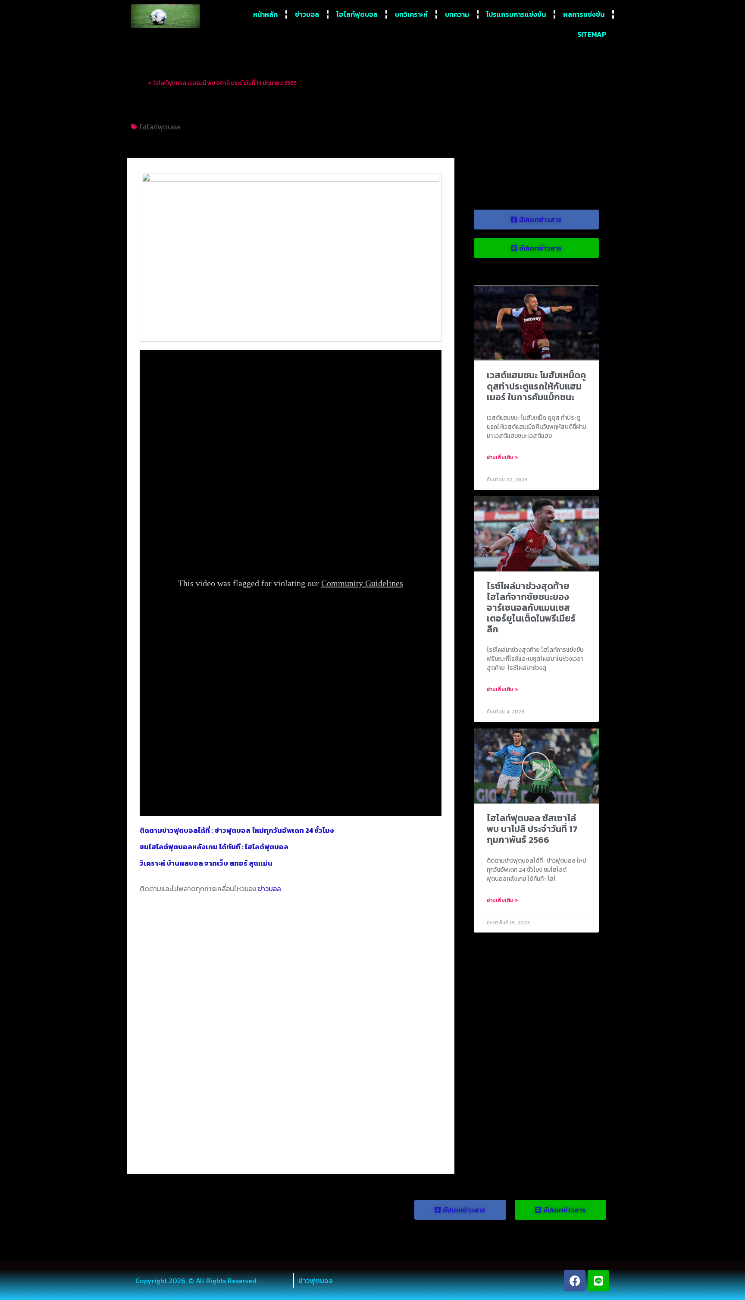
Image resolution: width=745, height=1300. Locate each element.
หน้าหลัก (265, 14)
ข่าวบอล (307, 14)
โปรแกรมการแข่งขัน (516, 14)
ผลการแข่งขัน (583, 14)
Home (139, 83)
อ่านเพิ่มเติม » (502, 457)
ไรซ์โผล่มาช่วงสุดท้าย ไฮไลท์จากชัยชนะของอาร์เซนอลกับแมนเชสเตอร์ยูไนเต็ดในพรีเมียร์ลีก (531, 607)
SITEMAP (591, 34)
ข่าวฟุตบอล (315, 1280)
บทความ (457, 14)
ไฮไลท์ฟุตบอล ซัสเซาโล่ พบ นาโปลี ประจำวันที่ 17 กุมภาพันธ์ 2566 (532, 828)
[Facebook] (574, 1280)
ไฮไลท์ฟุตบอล (357, 14)
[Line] (598, 1280)
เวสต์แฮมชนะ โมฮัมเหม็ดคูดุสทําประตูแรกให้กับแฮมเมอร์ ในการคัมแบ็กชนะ (536, 385)
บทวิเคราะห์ (411, 14)
